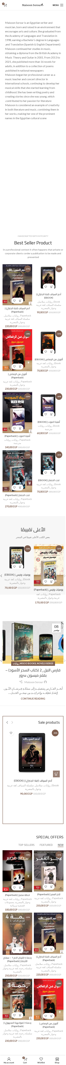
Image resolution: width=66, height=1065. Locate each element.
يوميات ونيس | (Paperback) (48, 589)
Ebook (57, 301)
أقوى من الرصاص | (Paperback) (17, 376)
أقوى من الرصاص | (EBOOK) (49, 359)
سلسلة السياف (53, 305)
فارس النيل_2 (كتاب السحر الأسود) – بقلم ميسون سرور (32, 672)
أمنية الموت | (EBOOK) (49, 422)
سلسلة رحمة (25, 968)
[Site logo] (33, 4)
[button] (52, 287)
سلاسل (41, 301)
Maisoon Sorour (33, 682)
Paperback (25, 315)
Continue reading (33, 698)
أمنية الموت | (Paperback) (17, 436)
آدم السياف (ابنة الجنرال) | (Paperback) (17, 310)
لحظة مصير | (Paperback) (17, 895)
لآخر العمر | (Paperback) (48, 894)
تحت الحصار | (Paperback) (17, 495)
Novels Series (45, 663)
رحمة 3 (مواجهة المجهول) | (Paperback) (17, 1024)
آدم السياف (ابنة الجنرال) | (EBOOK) (48, 296)
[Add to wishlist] (46, 287)
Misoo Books (28, 663)
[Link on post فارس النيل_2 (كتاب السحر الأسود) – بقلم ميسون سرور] (33, 642)
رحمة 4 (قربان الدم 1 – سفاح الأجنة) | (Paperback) (17, 959)
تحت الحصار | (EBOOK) (48, 480)
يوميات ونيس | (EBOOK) (17, 574)
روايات (49, 301)
